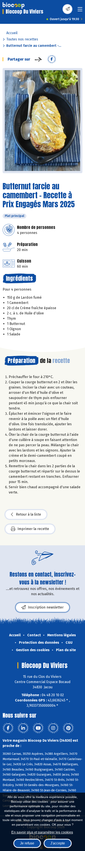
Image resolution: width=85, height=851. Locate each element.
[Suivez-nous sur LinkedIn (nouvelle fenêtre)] (23, 728)
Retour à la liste (28, 514)
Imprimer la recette (33, 529)
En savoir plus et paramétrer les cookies (42, 832)
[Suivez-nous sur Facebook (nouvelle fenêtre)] (8, 728)
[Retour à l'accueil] (13, 5)
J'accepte (57, 843)
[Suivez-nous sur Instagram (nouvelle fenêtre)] (53, 728)
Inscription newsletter (46, 607)
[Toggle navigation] (80, 10)
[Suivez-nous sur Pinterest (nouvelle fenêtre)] (68, 728)
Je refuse (27, 843)
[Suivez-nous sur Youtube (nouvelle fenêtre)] (38, 728)
